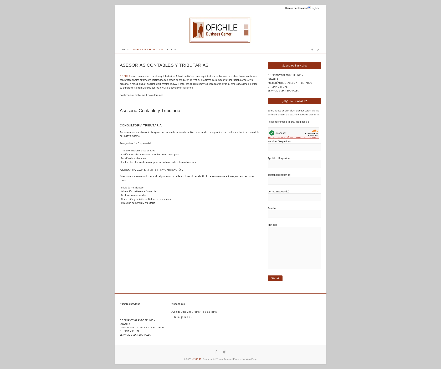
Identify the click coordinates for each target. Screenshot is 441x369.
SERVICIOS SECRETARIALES (283, 90)
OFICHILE (125, 76)
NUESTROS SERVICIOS (146, 49)
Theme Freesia (224, 359)
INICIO (125, 49)
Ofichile (196, 359)
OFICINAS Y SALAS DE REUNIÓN (285, 75)
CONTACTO (173, 49)
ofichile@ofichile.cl (182, 317)
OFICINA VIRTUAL (278, 86)
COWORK (273, 79)
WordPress (251, 359)
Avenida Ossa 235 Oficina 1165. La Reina (194, 311)
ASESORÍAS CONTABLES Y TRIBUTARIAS (290, 82)
